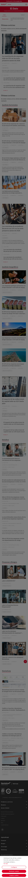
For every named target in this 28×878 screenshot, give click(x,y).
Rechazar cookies (14, 871)
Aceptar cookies (14, 875)
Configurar (14, 867)
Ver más (6, 863)
